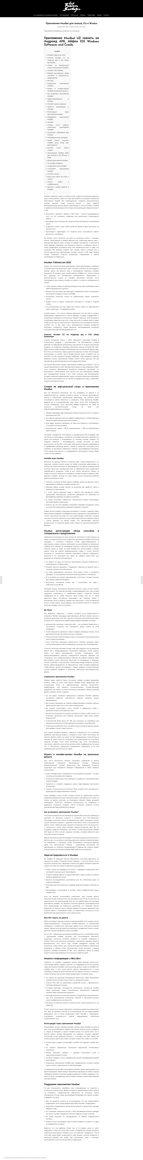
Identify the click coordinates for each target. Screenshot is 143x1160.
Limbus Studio (43, 1157)
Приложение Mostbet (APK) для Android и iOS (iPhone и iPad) (58, 155)
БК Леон (50, 81)
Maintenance (36, 1157)
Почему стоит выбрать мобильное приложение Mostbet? (58, 127)
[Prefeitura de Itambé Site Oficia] (1, 580)
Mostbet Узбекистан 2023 (56, 55)
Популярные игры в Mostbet (57, 137)
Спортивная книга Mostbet (57, 166)
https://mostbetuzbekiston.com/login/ (57, 409)
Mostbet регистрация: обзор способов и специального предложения (58, 75)
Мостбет (50, 122)
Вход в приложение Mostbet (57, 160)
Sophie (84, 26)
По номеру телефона (54, 163)
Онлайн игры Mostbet (55, 70)
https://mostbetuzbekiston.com (66, 329)
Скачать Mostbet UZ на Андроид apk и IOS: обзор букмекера (58, 60)
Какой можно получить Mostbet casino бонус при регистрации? (58, 142)
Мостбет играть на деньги (56, 104)
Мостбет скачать (53, 174)
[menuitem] (46, 15)
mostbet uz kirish (73, 26)
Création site (30, 1157)
